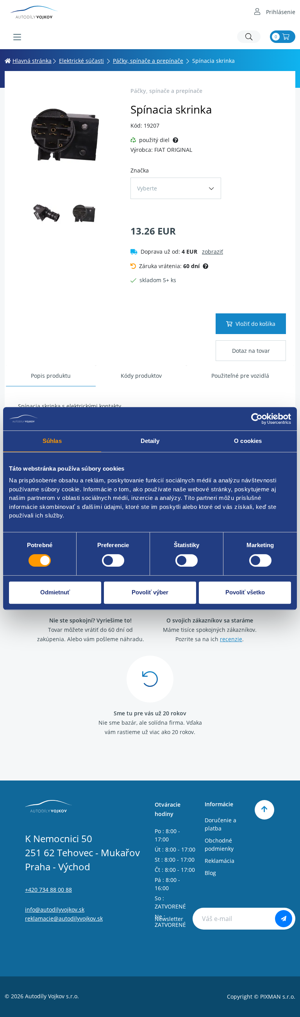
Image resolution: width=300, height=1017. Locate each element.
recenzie (231, 639)
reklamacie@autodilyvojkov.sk (64, 918)
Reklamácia (219, 860)
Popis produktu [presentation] (51, 375)
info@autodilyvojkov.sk (54, 909)
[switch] (113, 560)
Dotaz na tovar (251, 350)
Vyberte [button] (147, 188)
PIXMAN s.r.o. (277, 996)
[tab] (51, 376)
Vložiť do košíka (255, 323)
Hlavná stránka (32, 60)
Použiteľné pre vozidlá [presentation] (240, 375)
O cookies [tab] (248, 440)
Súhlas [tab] (52, 440)
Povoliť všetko (245, 592)
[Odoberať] (283, 918)
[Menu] (17, 37)
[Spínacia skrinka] (65, 136)
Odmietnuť (55, 592)
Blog (210, 873)
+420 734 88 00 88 (48, 889)
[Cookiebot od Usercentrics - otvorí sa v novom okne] (257, 419)
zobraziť (212, 251)
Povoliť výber (150, 592)
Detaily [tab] (150, 440)
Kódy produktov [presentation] (141, 375)
